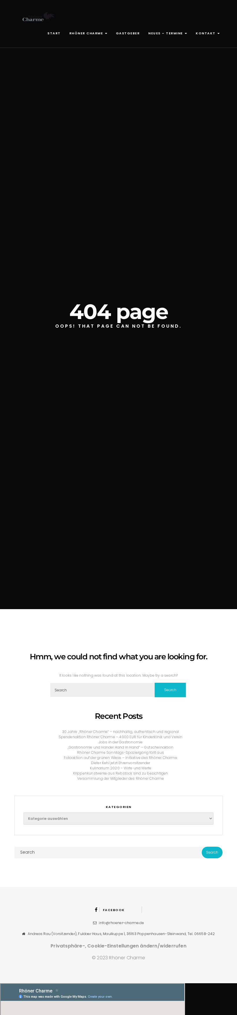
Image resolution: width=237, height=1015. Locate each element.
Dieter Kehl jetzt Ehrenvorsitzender (120, 762)
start (54, 33)
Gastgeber (128, 33)
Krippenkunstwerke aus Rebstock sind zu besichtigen (120, 773)
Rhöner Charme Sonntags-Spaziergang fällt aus (120, 752)
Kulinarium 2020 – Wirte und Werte (120, 768)
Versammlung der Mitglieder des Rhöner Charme (120, 778)
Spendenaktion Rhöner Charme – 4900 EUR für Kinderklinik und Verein (120, 736)
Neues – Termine (166, 33)
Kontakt (206, 33)
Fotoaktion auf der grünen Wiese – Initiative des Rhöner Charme (120, 757)
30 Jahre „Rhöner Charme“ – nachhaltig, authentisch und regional (120, 731)
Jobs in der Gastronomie (121, 742)
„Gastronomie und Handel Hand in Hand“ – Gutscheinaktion (120, 747)
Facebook (114, 910)
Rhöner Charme (86, 33)
